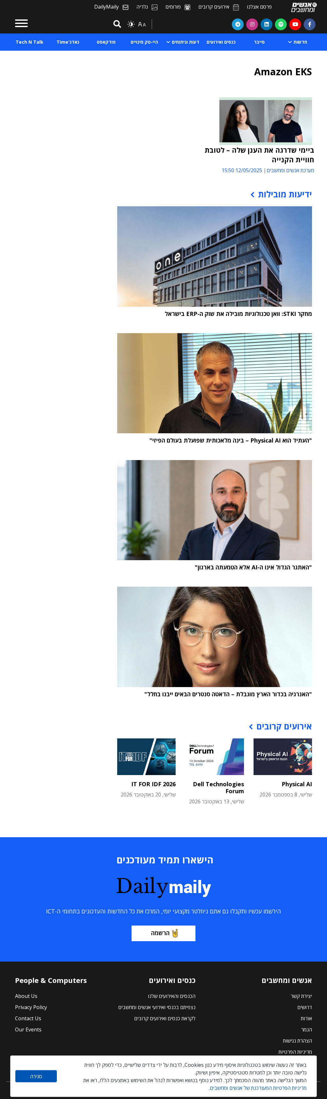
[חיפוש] (116, 24)
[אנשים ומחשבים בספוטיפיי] (281, 24)
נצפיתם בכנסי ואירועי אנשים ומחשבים (156, 1007)
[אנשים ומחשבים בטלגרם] (238, 24)
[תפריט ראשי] (21, 24)
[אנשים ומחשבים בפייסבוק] (309, 24)
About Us (26, 996)
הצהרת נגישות (297, 1040)
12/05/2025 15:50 (242, 170)
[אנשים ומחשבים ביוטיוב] (295, 24)
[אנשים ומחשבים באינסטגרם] (252, 24)
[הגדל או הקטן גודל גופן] (142, 24)
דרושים (304, 1007)
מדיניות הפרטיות (295, 1051)
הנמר (306, 1029)
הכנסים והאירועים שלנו (171, 996)
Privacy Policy (31, 1007)
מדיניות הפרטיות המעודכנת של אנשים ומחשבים (258, 1087)
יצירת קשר (301, 996)
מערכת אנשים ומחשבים (290, 170)
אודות (306, 1018)
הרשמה (160, 933)
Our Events (28, 1029)
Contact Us (28, 1018)
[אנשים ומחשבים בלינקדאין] (266, 24)
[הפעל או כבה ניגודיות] (131, 24)
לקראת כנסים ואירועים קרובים (164, 1018)
